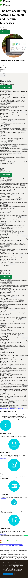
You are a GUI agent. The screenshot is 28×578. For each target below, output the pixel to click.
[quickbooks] (5, 2)
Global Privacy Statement (16, 564)
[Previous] (1, 75)
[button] (14, 91)
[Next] (4, 75)
